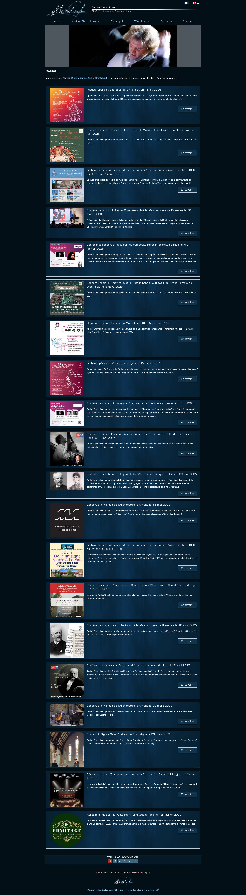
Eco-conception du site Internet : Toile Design (137, 890)
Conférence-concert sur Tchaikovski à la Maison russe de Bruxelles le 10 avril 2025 (142, 625)
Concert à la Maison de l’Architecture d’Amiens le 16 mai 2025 (128, 504)
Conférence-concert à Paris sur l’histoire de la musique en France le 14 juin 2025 (141, 403)
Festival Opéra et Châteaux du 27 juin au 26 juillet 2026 (124, 89)
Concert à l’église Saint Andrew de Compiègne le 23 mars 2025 (129, 734)
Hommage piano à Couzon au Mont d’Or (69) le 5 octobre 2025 (128, 323)
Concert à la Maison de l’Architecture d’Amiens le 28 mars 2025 (129, 705)
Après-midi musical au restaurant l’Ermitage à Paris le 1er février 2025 (134, 814)
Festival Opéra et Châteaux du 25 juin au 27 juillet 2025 (124, 363)
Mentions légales (94, 890)
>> (135, 861)
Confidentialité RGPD (110, 890)
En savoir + (187, 109)
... (129, 861)
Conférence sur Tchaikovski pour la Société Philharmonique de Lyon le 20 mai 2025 (142, 474)
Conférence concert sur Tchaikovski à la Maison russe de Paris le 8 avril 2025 (138, 665)
